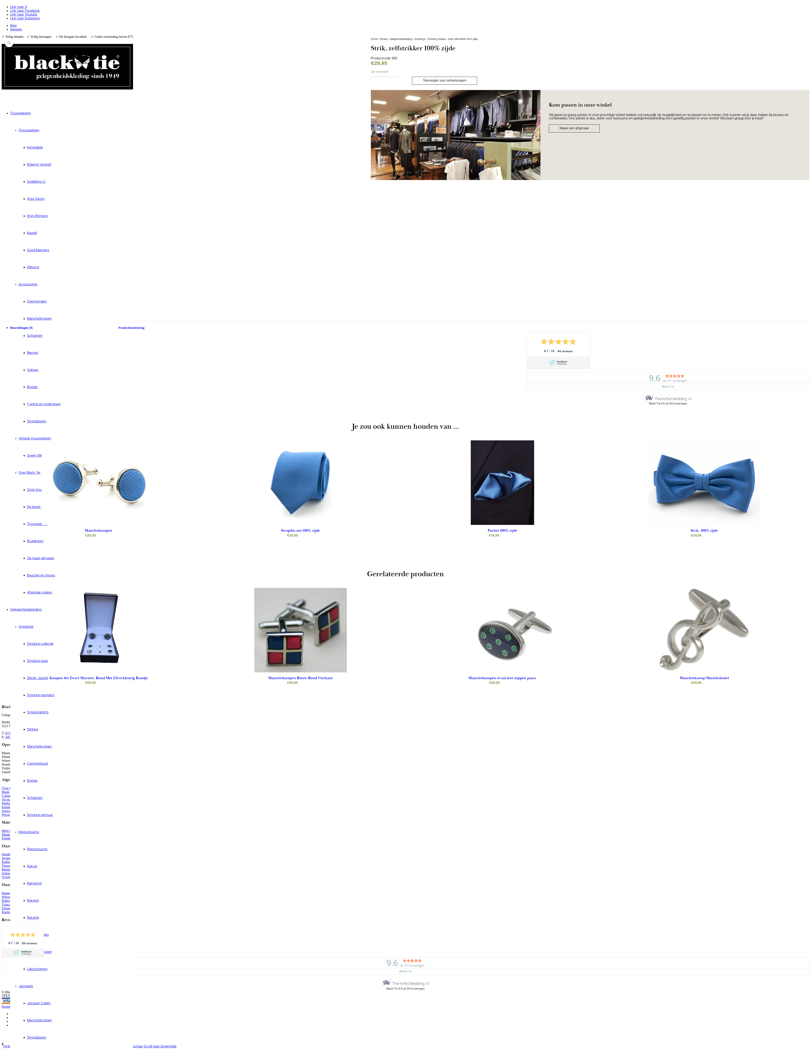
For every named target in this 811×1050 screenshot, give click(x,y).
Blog (13, 25)
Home (374, 39)
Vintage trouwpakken (35, 438)
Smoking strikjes (437, 39)
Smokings (419, 39)
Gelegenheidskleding (400, 39)
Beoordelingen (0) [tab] (21, 327)
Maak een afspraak (574, 128)
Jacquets (26, 986)
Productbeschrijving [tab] (131, 327)
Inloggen (16, 29)
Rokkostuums (29, 832)
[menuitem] (71, 25)
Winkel (383, 39)
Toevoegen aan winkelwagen (444, 80)
